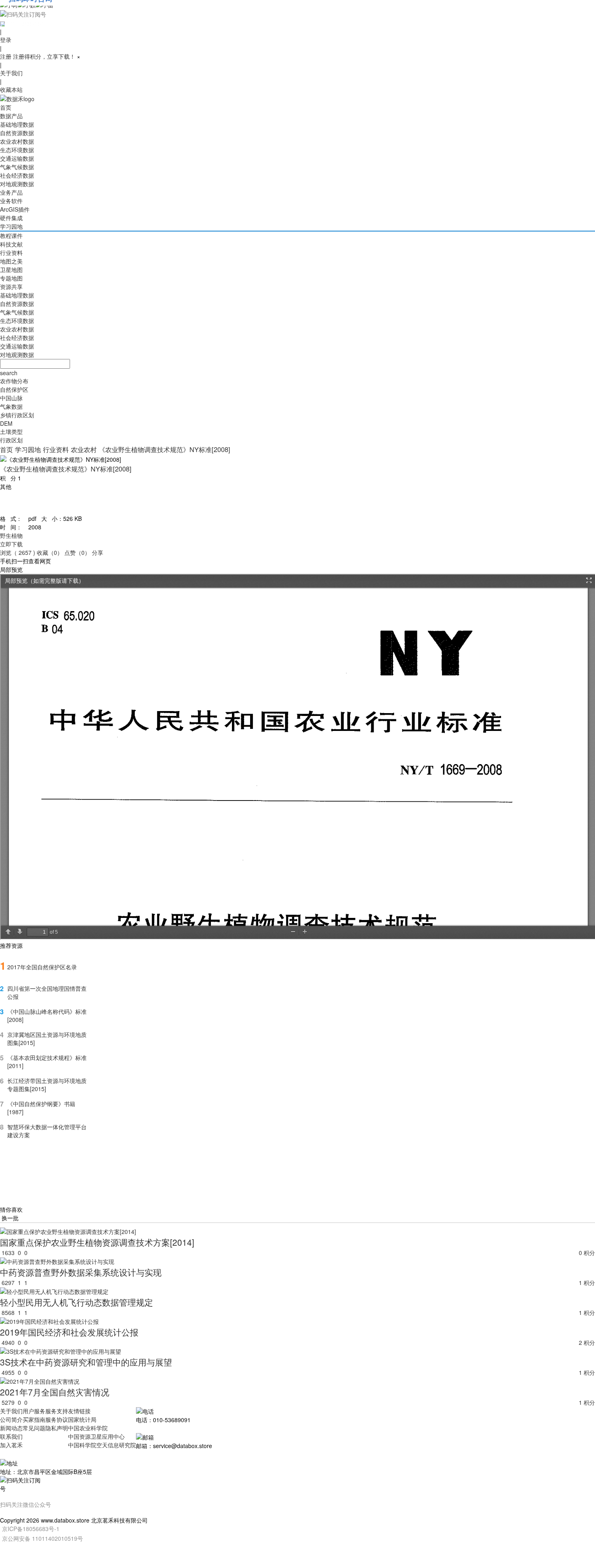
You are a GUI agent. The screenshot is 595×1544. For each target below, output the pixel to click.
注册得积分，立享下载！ (44, 56)
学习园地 (11, 226)
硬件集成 (11, 218)
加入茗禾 (11, 1445)
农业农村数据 (17, 141)
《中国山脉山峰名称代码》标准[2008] (47, 1015)
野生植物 (11, 535)
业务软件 (11, 201)
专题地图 (11, 278)
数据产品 (11, 116)
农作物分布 (14, 381)
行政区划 (11, 440)
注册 (5, 56)
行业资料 (11, 252)
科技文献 (11, 244)
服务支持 (56, 1411)
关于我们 (11, 73)
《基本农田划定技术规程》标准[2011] (47, 1061)
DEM (6, 423)
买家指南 (34, 1419)
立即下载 (11, 544)
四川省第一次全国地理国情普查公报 (47, 992)
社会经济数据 (17, 175)
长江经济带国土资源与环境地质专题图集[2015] (47, 1085)
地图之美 (11, 261)
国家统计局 (82, 1419)
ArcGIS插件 (15, 209)
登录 (5, 40)
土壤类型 (11, 431)
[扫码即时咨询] (297, 14)
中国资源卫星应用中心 (96, 1436)
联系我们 (11, 1436)
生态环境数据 (17, 150)
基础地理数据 (17, 124)
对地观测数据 (17, 184)
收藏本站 (11, 89)
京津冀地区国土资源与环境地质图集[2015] (47, 1038)
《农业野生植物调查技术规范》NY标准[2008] (164, 449)
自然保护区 (14, 389)
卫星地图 (11, 269)
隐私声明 (56, 1428)
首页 (5, 107)
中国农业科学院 (88, 1428)
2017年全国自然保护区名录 (42, 967)
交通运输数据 (17, 158)
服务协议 (56, 1419)
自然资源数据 (17, 133)
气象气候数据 (17, 167)
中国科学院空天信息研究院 (102, 1445)
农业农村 (84, 449)
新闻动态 (11, 1428)
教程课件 (11, 235)
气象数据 (11, 406)
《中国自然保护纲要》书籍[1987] (41, 1108)
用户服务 (34, 1411)
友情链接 (79, 1411)
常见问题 (34, 1428)
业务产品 (11, 192)
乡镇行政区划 (17, 415)
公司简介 (11, 1419)
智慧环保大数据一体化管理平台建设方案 (47, 1131)
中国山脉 (11, 398)
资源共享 (11, 286)
